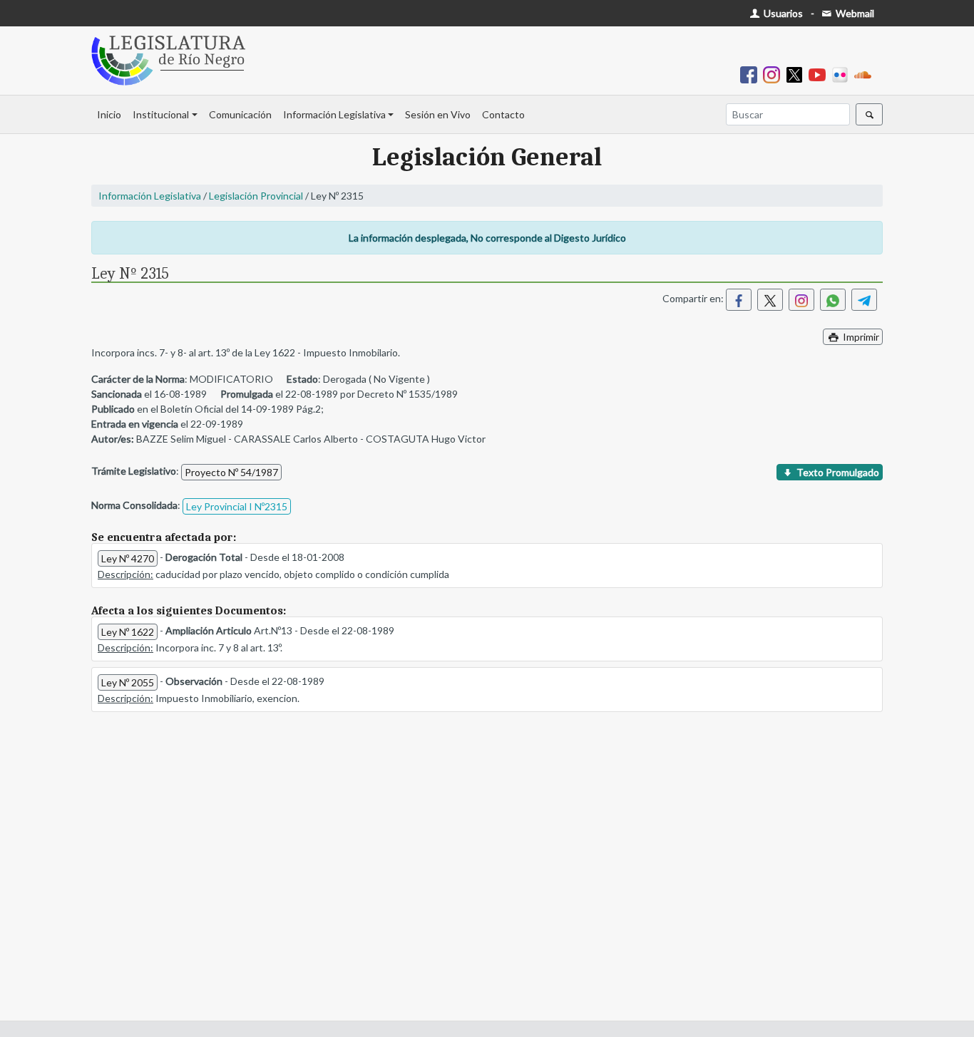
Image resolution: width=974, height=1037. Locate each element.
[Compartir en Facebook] (739, 300)
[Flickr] (842, 74)
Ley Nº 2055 (127, 682)
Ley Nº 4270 (127, 558)
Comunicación (240, 114)
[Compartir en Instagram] (801, 300)
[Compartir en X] (770, 300)
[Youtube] (820, 74)
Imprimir (860, 337)
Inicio (109, 114)
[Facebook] (751, 74)
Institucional (161, 114)
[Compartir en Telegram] (864, 300)
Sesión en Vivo (438, 114)
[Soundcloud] (865, 74)
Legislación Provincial (256, 196)
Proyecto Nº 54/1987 (231, 472)
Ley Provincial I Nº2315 (236, 506)
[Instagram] (774, 74)
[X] (797, 74)
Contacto (503, 114)
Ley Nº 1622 (127, 632)
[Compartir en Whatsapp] (833, 300)
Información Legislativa (334, 114)
